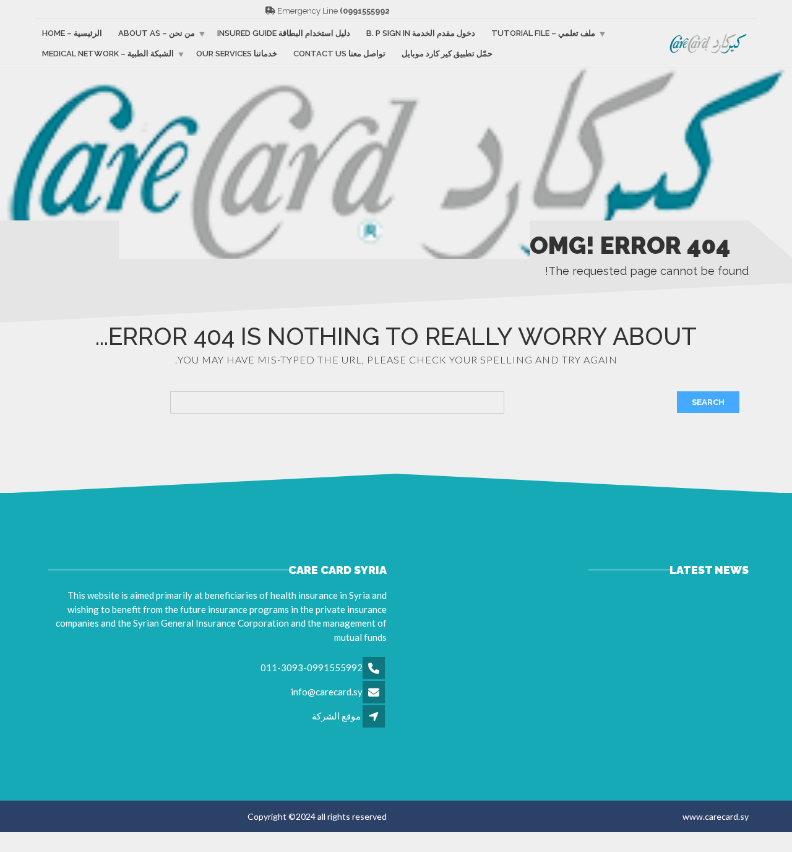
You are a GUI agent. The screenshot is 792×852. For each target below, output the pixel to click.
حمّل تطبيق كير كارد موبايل (447, 53)
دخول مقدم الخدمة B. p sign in (420, 33)
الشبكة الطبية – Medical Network (108, 53)
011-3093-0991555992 (311, 667)
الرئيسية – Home (72, 33)
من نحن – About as (156, 33)
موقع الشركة (336, 715)
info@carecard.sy (327, 691)
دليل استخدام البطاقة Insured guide (283, 33)
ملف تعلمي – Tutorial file (543, 33)
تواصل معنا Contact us (339, 53)
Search (708, 402)
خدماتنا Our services (236, 53)
